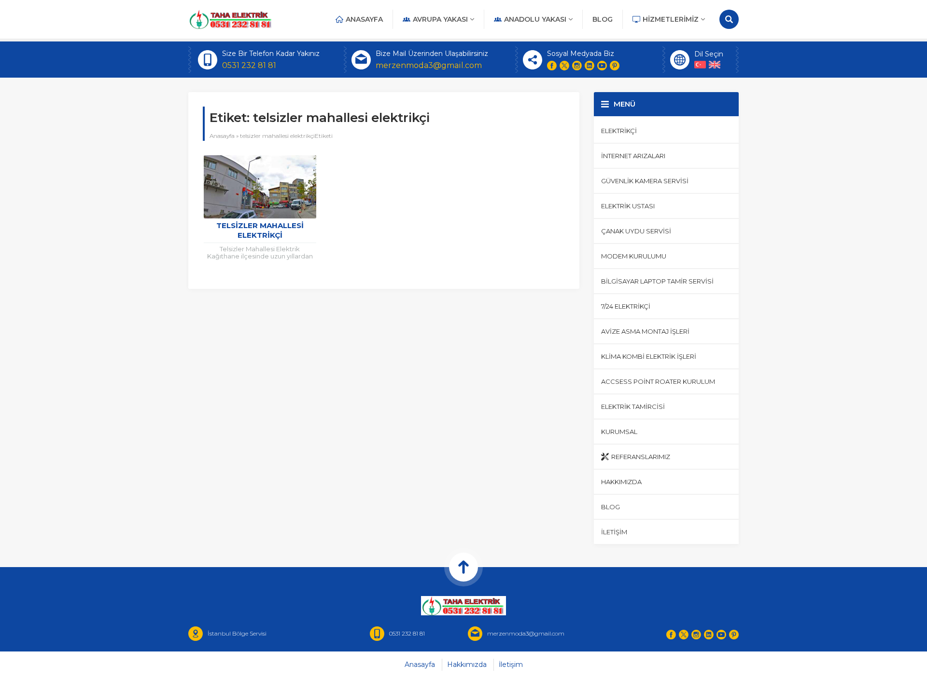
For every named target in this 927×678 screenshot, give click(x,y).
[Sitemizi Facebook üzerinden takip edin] (552, 65)
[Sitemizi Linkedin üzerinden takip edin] (589, 65)
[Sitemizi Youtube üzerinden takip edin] (602, 65)
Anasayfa (222, 135)
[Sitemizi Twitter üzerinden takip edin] (564, 65)
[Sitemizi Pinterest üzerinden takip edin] (614, 65)
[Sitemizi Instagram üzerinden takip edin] (577, 65)
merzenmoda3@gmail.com (429, 65)
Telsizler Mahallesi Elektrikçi (260, 230)
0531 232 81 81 (249, 65)
